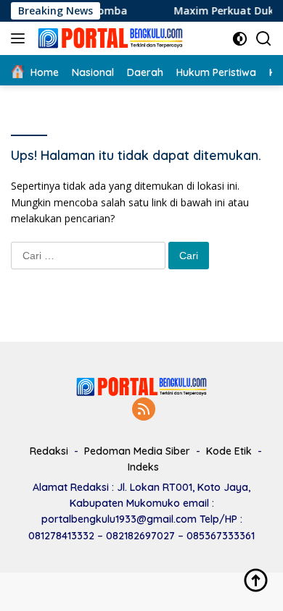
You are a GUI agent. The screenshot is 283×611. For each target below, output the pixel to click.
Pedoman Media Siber (137, 451)
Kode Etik (229, 451)
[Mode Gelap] (239, 39)
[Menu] (20, 38)
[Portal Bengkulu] (108, 38)
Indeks (143, 466)
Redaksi (49, 451)
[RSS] (143, 410)
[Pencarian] (263, 39)
